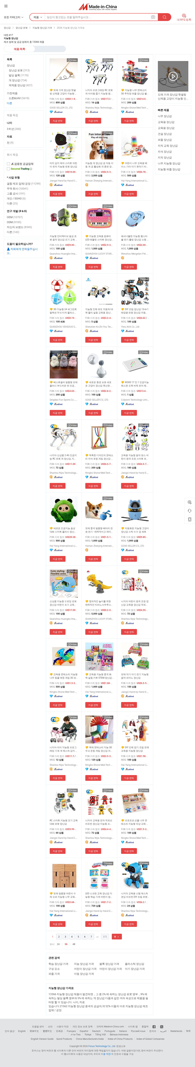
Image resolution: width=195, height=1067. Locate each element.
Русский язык (138, 1030)
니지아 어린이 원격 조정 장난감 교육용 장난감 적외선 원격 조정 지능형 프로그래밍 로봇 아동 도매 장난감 (135, 603)
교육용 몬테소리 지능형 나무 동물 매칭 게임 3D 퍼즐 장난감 (64, 676)
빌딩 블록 (19, 75)
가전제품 (12, 93)
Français (71, 1030)
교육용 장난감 (166, 122)
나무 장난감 (165, 116)
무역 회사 (17, 188)
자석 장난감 (165, 151)
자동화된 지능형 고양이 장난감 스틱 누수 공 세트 (135, 530)
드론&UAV (19, 98)
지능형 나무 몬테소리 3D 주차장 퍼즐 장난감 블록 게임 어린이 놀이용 (135, 91)
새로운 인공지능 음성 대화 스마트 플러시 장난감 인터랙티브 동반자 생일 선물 (63, 530)
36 (66, 944)
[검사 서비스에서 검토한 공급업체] (24, 163)
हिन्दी (188, 1030)
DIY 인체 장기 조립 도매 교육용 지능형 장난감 (135, 749)
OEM (15, 217)
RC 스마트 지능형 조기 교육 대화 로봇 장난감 (64, 822)
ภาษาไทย (76, 1034)
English (22, 1030)
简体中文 (34, 1030)
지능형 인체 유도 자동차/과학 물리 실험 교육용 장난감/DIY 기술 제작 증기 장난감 (99, 311)
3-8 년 (14, 129)
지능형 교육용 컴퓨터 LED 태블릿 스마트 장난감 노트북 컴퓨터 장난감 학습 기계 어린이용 (98, 238)
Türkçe (88, 1034)
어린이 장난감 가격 (85, 969)
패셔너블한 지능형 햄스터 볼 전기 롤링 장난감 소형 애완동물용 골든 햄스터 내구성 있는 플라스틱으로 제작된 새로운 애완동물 (135, 238)
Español (84, 1030)
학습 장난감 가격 (58, 964)
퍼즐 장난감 (165, 139)
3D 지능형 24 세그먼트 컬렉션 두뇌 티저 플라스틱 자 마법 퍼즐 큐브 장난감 (63, 311)
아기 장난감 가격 (135, 969)
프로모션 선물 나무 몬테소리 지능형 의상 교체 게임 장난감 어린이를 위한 (135, 822)
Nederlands (176, 1030)
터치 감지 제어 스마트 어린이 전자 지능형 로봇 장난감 (63, 164)
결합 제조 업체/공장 (24, 183)
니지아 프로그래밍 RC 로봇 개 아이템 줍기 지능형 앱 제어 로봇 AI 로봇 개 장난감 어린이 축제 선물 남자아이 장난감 (99, 91)
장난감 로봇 (19, 70)
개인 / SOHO (16, 198)
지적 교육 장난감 (168, 145)
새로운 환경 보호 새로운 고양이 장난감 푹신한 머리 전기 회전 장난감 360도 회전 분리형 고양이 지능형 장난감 (99, 384)
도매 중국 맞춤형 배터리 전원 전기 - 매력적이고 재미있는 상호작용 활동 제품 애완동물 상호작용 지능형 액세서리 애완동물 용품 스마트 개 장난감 (99, 530)
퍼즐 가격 (54, 973)
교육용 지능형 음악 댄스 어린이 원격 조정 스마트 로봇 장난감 (135, 457)
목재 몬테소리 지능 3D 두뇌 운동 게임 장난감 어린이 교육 (99, 749)
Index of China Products (120, 1038)
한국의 (152, 1030)
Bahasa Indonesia (119, 1034)
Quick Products (64, 1038)
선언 (50, 1026)
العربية (163, 1030)
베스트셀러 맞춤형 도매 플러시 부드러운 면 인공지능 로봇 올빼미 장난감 (64, 384)
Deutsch (96, 1030)
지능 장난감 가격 (84, 964)
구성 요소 (54, 969)
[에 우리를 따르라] (161, 1026)
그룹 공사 (16, 193)
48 (74, 944)
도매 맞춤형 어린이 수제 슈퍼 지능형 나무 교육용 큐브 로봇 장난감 (63, 895)
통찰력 (145, 1026)
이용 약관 (105, 1053)
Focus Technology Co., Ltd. (102, 1046)
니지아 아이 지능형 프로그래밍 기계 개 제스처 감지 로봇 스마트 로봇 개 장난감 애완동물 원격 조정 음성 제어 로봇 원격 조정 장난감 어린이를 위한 (64, 749)
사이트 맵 (133, 1026)
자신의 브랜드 (19, 227)
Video (74, 60)
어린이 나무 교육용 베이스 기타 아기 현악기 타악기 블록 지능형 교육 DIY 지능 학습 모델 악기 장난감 (135, 164)
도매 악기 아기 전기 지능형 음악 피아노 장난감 (135, 676)
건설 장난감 (165, 134)
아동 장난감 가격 (84, 973)
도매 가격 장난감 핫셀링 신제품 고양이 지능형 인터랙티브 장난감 (63, 91)
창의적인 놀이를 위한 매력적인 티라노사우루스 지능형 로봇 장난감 (98, 603)
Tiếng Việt (100, 1034)
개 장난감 (18, 80)
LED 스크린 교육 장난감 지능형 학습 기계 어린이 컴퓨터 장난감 (99, 895)
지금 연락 (57, 120)
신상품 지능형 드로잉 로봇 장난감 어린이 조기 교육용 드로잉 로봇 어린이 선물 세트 (63, 603)
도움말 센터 (38, 1026)
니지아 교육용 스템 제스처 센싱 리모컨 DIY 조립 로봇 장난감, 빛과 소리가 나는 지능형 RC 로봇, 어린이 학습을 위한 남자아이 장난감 (135, 895)
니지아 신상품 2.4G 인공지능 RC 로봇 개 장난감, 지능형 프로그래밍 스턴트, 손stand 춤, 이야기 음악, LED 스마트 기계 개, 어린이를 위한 (64, 457)
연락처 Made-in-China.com (110, 1026)
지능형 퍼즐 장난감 (169, 169)
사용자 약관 (63, 1026)
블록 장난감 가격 (109, 964)
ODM (14, 222)
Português (110, 1030)
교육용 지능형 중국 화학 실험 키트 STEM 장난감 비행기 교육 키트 (98, 676)
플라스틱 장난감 (134, 964)
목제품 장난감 (20, 85)
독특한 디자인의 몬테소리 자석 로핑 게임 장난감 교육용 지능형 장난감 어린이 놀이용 (99, 457)
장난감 (11, 65)
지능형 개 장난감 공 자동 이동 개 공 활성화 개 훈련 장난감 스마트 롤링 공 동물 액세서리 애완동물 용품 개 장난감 (99, 164)
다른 (9, 103)
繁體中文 (47, 1030)
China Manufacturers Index (90, 1038)
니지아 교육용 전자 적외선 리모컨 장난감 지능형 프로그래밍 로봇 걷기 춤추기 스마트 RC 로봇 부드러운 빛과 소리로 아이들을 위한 (99, 822)
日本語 (59, 1030)
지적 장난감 (165, 157)
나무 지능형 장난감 (169, 163)
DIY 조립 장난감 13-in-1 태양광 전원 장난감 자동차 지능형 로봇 (135, 311)
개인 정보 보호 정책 (83, 1026)
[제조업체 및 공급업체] (97, 6)
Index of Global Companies (150, 1038)
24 (58, 944)
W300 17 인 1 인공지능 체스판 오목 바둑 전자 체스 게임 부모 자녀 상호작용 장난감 (135, 384)
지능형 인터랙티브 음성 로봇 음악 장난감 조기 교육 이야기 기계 (64, 238)
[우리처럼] (154, 1026)
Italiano (123, 1030)
